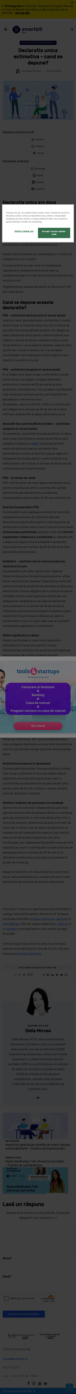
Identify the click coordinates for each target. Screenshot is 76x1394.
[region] (38, 223)
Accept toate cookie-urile (54, 232)
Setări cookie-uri (24, 231)
